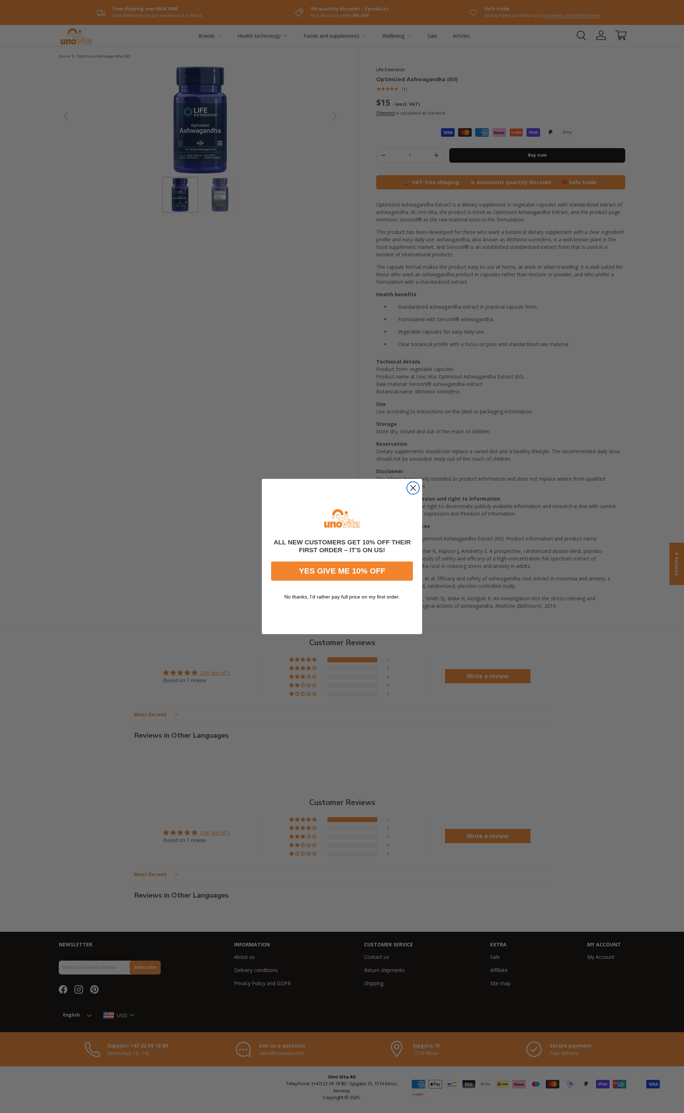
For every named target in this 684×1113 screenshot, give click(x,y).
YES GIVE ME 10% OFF (342, 570)
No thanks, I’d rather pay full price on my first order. (342, 597)
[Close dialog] (413, 488)
